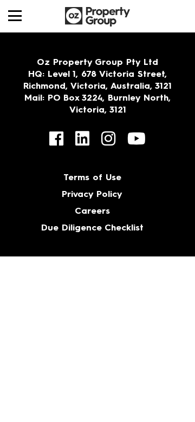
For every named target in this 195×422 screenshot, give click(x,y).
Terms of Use (92, 178)
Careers (92, 211)
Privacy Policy (92, 194)
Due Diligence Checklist (92, 228)
